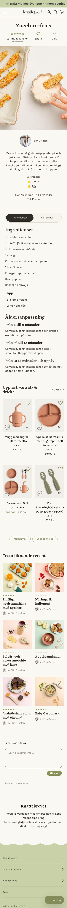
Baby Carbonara (47, 713)
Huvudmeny (10, 858)
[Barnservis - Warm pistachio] (20, 517)
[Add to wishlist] (38, 34)
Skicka (54, 773)
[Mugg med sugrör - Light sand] (20, 455)
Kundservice (10, 880)
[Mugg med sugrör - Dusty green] (7, 455)
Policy (6, 892)
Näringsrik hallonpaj (43, 602)
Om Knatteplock (12, 869)
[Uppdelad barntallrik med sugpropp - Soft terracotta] (49, 415)
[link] (17, 589)
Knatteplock (12, 906)
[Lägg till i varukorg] (27, 426)
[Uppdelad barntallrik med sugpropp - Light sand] (46, 459)
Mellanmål (20, 538)
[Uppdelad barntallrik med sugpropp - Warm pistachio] (59, 459)
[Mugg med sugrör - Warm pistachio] (14, 455)
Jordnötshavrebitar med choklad (17, 716)
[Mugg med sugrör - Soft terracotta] (17, 415)
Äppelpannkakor (48, 656)
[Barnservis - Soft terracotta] (17, 481)
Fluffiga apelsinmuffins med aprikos (14, 603)
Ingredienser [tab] (20, 217)
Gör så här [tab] (47, 217)
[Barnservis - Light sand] (27, 517)
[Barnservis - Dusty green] (7, 517)
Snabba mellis (44, 538)
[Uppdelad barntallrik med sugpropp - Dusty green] (39, 459)
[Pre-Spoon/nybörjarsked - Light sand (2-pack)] (53, 525)
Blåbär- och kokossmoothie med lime (14, 661)
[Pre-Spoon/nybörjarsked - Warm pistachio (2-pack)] (39, 525)
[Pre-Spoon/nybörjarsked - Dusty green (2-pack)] (49, 481)
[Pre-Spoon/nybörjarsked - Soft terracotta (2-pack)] (59, 525)
